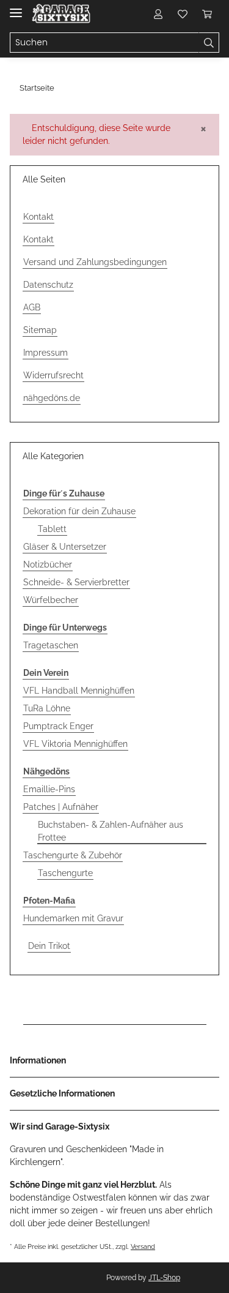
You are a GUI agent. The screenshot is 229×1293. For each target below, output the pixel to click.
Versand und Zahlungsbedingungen (95, 262)
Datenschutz (48, 285)
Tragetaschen (50, 645)
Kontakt (38, 217)
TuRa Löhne (46, 708)
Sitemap (40, 330)
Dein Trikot (49, 946)
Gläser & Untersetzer (64, 547)
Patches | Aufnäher (60, 807)
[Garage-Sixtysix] (61, 14)
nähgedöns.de (51, 398)
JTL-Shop (164, 1277)
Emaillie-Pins (49, 789)
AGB (31, 307)
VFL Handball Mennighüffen (78, 690)
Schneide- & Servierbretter (76, 582)
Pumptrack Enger (58, 726)
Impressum (45, 353)
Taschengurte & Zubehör (72, 855)
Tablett (52, 529)
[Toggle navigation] (16, 7)
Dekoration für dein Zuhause (79, 511)
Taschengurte (65, 873)
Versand (143, 1246)
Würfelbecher (50, 600)
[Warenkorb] (207, 13)
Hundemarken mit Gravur (73, 918)
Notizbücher (47, 564)
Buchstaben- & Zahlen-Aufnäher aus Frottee (110, 831)
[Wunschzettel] (182, 13)
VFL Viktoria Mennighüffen (75, 744)
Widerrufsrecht (53, 375)
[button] (158, 13)
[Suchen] (208, 42)
